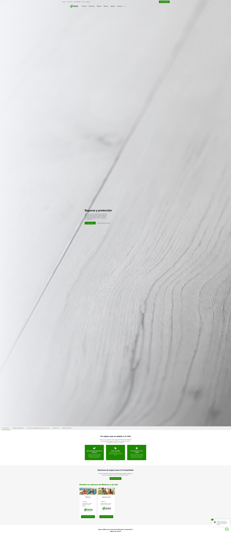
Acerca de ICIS (56, 428)
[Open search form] (124, 6)
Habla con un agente (115, 478)
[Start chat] (227, 529)
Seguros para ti (6, 428)
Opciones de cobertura (18, 428)
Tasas (83, 1)
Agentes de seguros (67, 428)
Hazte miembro (77, 1)
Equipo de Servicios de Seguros (103, 223)
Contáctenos (90, 223)
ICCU (74, 6)
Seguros (113, 6)
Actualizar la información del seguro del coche (38, 428)
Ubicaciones (70, 1)
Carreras (88, 1)
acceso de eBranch (164, 2)
